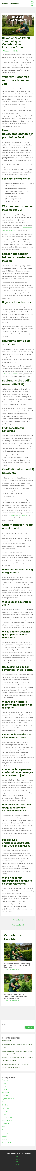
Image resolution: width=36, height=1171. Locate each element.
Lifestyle (5, 1111)
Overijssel (5, 1123)
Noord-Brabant (7, 1117)
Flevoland (5, 1092)
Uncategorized (7, 1133)
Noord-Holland (7, 1120)
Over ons (17, 1167)
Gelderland (5, 1102)
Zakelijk (4, 1139)
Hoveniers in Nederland (10, 3)
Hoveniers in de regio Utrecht (17, 515)
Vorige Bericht (18, 920)
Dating (4, 1086)
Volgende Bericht (18, 925)
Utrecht (5, 51)
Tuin (3, 1127)
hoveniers (5, 1108)
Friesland (5, 1095)
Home (16, 1156)
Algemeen (5, 1080)
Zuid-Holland (6, 1142)
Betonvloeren (6, 1040)
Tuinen (4, 1130)
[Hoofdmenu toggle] (32, 3)
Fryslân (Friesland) (8, 1099)
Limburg (4, 1114)
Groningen (5, 1105)
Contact (16, 1164)
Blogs (16, 1161)
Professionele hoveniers (10, 374)
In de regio (18, 1159)
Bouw (4, 1083)
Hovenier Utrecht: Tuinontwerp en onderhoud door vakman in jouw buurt (17, 965)
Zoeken (4, 1024)
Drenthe (4, 1089)
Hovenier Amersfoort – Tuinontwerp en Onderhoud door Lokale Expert (16, 996)
